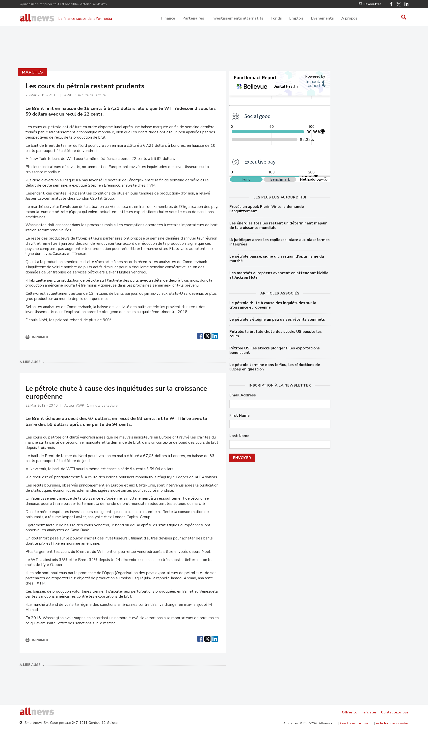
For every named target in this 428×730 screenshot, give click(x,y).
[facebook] (200, 335)
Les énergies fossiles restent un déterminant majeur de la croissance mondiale (278, 225)
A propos (349, 18)
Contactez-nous (394, 712)
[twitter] (207, 335)
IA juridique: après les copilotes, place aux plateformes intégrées (279, 242)
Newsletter (372, 4)
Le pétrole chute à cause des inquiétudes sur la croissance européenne (272, 305)
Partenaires (193, 18)
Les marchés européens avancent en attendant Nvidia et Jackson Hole (278, 275)
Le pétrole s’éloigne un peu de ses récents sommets (277, 319)
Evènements (322, 18)
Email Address (242, 395)
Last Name (239, 436)
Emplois (296, 18)
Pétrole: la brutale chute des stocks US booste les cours (275, 333)
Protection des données (391, 723)
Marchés (32, 72)
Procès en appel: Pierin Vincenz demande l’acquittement (266, 208)
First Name (239, 415)
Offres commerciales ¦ (360, 712)
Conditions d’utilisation (356, 723)
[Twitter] (399, 4)
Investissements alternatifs (237, 18)
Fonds (276, 18)
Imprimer (40, 337)
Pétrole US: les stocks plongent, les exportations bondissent (274, 350)
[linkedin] (215, 335)
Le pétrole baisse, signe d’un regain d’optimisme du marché (276, 258)
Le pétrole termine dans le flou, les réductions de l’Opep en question (274, 367)
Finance (168, 18)
